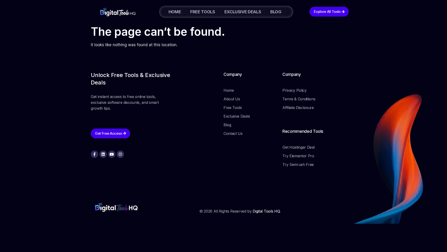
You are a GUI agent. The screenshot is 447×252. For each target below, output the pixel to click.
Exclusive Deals (242, 11)
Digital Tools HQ (266, 211)
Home (175, 11)
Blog (275, 11)
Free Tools (202, 11)
